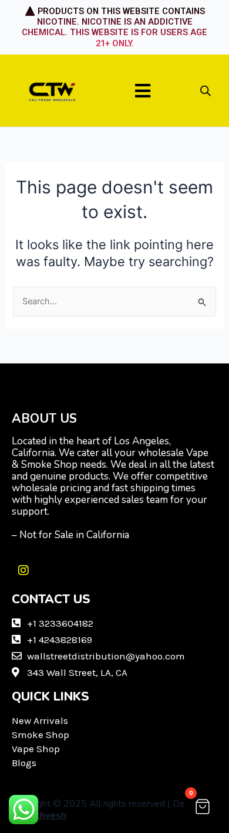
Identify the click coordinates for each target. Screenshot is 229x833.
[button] (143, 91)
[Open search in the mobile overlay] (205, 91)
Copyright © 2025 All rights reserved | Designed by (112, 809)
